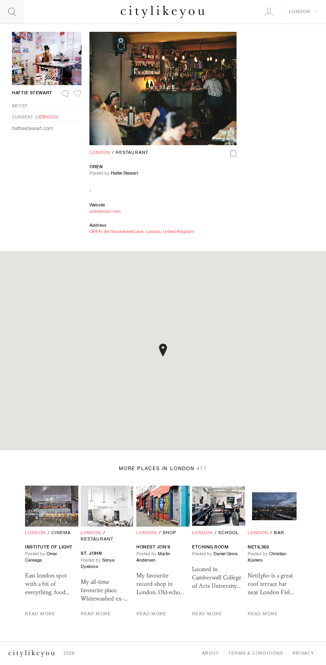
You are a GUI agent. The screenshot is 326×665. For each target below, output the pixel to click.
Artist (20, 105)
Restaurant (132, 152)
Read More (40, 613)
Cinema (61, 532)
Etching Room (210, 546)
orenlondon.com (105, 211)
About (210, 653)
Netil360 (258, 546)
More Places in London (163, 468)
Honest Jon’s (153, 546)
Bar (279, 532)
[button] (163, 350)
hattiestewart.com (32, 128)
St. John (91, 553)
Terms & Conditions (255, 653)
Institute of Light (49, 546)
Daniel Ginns (225, 553)
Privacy (303, 653)
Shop (169, 532)
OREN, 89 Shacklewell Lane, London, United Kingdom (141, 231)
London (100, 152)
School (228, 532)
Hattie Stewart (124, 173)
